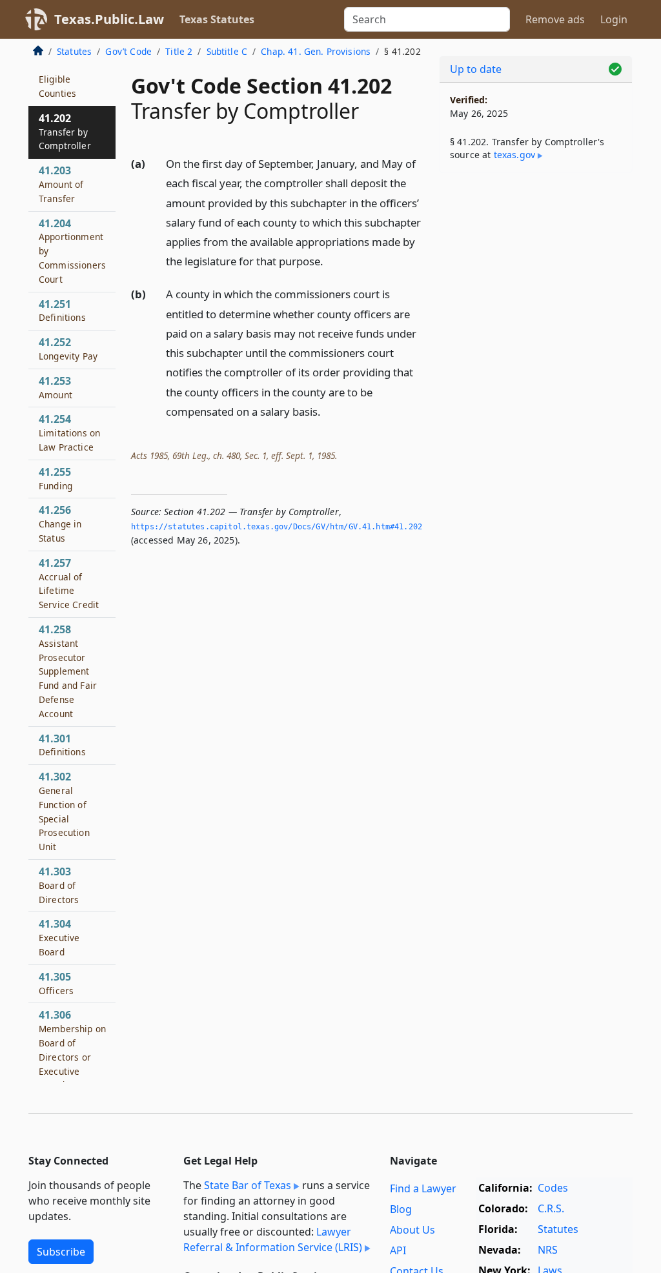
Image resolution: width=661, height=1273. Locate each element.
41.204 (72, 250)
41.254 (69, 432)
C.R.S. (551, 1208)
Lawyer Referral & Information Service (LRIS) (272, 1239)
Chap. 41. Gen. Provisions (316, 51)
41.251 (62, 310)
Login (613, 19)
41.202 (65, 131)
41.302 (64, 811)
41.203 (61, 184)
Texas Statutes (216, 19)
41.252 (68, 348)
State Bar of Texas (247, 1185)
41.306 (72, 1063)
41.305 (56, 983)
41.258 (68, 671)
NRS (548, 1250)
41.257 (69, 583)
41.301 (62, 745)
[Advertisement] (536, 271)
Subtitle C (227, 51)
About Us (412, 1230)
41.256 (60, 523)
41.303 (59, 885)
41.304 (59, 937)
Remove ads (555, 19)
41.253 (55, 387)
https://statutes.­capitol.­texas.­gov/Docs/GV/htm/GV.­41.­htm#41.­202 (276, 526)
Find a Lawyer (423, 1188)
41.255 (55, 478)
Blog (401, 1209)
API (398, 1250)
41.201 (57, 79)
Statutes (74, 51)
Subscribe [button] (61, 1252)
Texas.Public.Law (109, 19)
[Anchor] (330, 260)
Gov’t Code (128, 51)
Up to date (476, 69)
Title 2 (178, 51)
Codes (553, 1188)
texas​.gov (514, 154)
